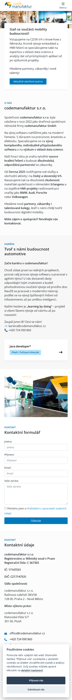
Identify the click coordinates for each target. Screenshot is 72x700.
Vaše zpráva (11, 480)
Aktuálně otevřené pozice (28, 81)
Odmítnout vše (36, 689)
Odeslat (36, 521)
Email (7, 467)
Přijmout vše (36, 680)
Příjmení (9, 454)
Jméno (8, 441)
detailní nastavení (32, 670)
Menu (63, 7)
